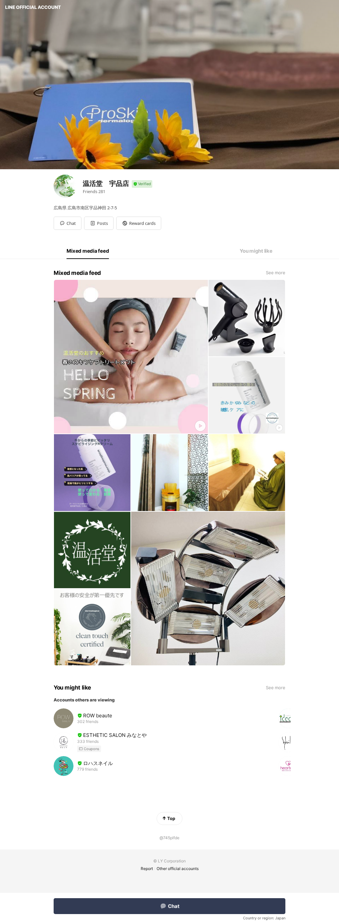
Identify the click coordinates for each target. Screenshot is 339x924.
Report (147, 868)
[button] (99, 223)
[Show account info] (142, 184)
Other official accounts (178, 868)
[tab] (88, 251)
